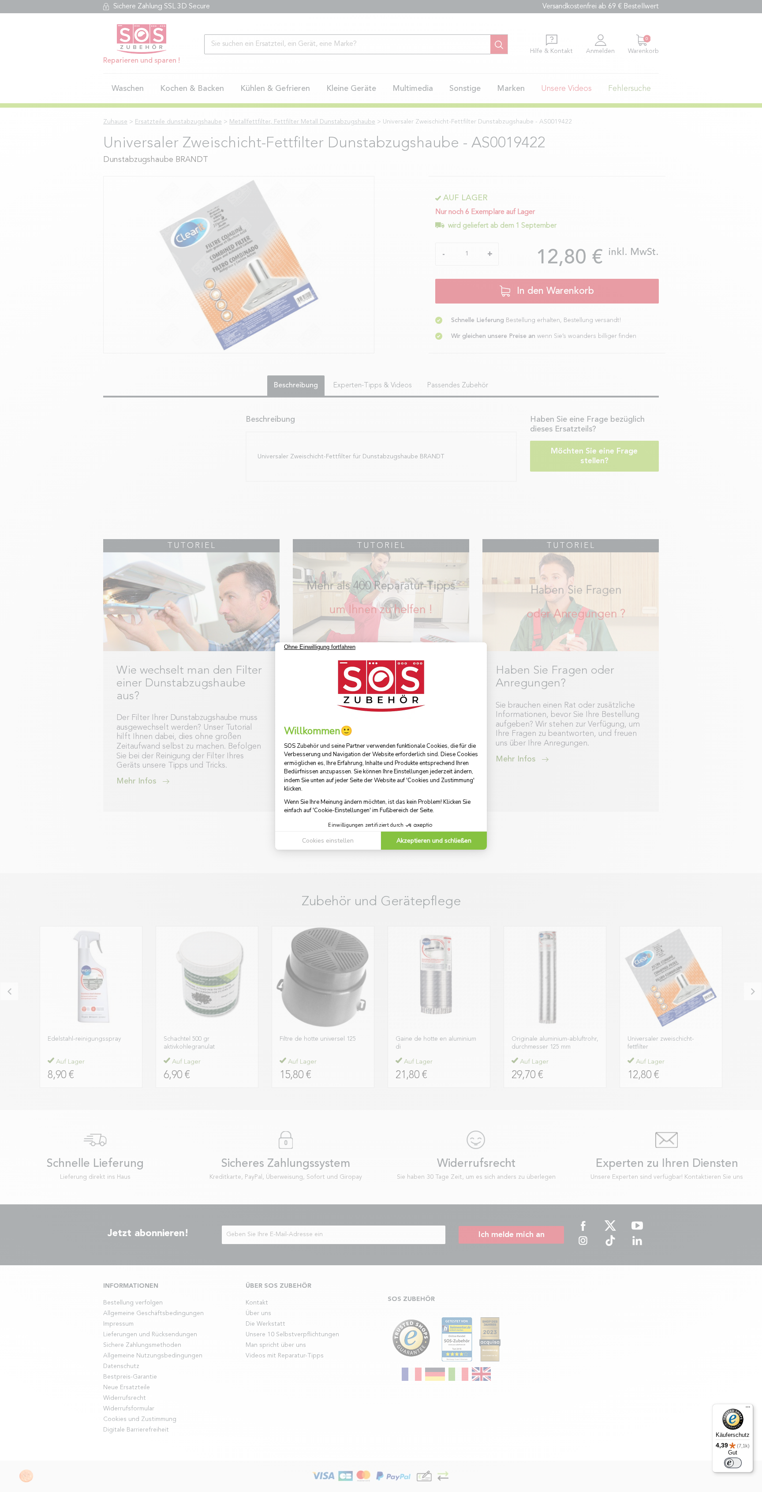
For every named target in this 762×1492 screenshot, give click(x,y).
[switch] (733, 1463)
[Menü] (748, 1409)
